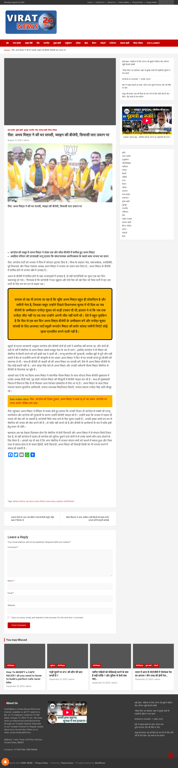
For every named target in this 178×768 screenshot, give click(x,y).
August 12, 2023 (15, 140)
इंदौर (124, 152)
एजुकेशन (68, 43)
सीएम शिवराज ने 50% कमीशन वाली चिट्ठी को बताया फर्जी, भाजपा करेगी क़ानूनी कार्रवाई (87, 518)
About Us (111, 2)
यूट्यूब (26, 130)
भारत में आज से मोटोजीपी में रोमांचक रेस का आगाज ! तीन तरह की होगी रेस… (153, 674)
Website (11, 605)
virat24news (68, 501)
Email (11, 593)
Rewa (42, 501)
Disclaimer (153, 43)
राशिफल (125, 212)
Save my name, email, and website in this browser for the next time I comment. (47, 617)
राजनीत (46, 43)
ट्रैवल (78, 43)
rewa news (50, 501)
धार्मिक (124, 177)
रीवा (38, 43)
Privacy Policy (137, 2)
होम (7, 43)
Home (89, 2)
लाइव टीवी (28, 43)
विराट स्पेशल (138, 43)
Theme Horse (67, 763)
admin (26, 140)
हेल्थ (86, 43)
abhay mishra (19, 501)
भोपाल (124, 187)
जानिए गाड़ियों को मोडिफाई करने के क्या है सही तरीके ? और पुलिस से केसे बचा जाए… (110, 676)
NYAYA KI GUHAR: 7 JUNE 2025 (136, 79)
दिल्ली (124, 173)
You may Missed (16, 640)
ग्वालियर (125, 166)
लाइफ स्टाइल (127, 219)
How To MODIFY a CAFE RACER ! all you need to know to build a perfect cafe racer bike (24, 677)
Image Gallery (151, 2)
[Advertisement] (60, 229)
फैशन (94, 43)
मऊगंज (125, 191)
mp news (30, 501)
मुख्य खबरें (57, 43)
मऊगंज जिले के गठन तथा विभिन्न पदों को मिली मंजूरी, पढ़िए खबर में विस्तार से (32, 518)
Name (11, 581)
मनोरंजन (113, 43)
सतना (124, 229)
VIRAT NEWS (27, 763)
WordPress (100, 763)
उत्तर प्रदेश (126, 156)
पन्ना (123, 180)
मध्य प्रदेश (17, 43)
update (59, 501)
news (36, 501)
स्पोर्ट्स (102, 43)
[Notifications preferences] (5, 762)
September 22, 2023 (15, 686)
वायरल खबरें (124, 43)
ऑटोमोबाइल (126, 163)
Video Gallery (123, 2)
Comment (13, 547)
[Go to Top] (171, 755)
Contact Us (100, 2)
